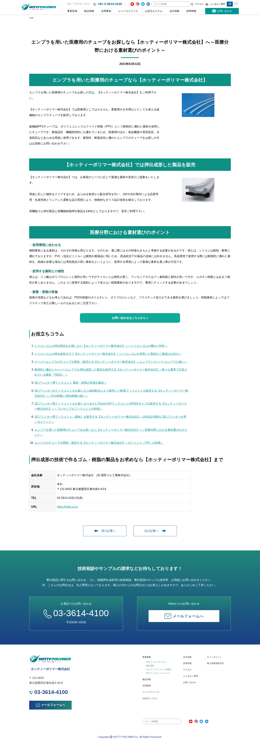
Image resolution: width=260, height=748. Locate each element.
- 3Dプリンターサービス (155, 662)
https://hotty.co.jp (67, 506)
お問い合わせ (189, 682)
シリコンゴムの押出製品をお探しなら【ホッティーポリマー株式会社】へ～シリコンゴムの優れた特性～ (100, 345)
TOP (31, 18)
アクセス (187, 669)
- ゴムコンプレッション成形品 (158, 669)
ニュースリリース (128, 11)
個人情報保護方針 (215, 663)
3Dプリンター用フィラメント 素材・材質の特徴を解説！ (70, 382)
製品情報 (89, 11)
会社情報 (174, 11)
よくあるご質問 (190, 676)
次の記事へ (151, 530)
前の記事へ (109, 530)
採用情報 (191, 11)
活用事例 (106, 11)
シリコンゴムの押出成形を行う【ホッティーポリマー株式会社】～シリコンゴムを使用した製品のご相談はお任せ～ (108, 353)
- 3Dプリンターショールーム (157, 673)
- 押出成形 (149, 666)
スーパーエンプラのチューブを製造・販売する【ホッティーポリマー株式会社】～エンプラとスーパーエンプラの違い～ (110, 361)
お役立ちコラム (153, 11)
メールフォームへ (188, 616)
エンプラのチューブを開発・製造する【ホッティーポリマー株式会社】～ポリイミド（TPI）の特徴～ (98, 442)
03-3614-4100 (81, 613)
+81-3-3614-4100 (109, 4)
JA (229, 3)
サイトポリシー (214, 657)
